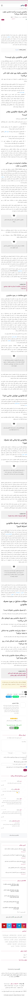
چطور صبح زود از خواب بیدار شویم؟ (17, 516)
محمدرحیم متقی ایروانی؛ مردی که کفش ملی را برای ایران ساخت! (15, 862)
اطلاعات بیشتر (23, 686)
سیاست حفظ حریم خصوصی (10, 987)
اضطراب (9, 340)
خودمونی (24, 935)
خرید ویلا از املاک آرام (22, 941)
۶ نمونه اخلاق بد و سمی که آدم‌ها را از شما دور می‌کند (15, 872)
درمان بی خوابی (9, 694)
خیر (11, 728)
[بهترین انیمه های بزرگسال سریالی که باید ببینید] (23, 903)
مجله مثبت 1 (17, 946)
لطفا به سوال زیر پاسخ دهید (21, 762)
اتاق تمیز (11, 939)
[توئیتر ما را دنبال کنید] (9, 925)
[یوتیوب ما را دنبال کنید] (4, 925)
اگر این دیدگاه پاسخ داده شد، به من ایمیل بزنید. (16, 767)
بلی (16, 728)
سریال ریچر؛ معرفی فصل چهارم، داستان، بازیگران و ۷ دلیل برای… (11, 890)
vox (22, 692)
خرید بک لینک (6, 939)
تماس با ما (16, 985)
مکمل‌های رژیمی (9, 534)
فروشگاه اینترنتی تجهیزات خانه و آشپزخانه (10, 937)
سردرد (26, 405)
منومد (24, 957)
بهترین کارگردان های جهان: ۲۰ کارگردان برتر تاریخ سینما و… (11, 908)
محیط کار (18, 592)
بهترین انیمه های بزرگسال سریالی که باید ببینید (11, 902)
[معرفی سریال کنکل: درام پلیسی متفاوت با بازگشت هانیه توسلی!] (23, 886)
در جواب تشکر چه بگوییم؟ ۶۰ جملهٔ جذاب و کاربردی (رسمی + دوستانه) (14, 855)
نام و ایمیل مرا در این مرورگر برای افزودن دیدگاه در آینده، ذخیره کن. (15, 758)
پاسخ (2, 785)
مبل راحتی (16, 939)
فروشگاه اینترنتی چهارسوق (13, 941)
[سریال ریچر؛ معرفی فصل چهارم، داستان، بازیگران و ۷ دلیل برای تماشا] (23, 891)
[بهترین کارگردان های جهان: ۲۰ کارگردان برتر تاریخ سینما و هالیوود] (23, 909)
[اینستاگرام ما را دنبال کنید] (24, 925)
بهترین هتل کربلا (5, 935)
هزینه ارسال (20, 935)
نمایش (17, 49)
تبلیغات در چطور (14, 984)
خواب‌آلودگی (17, 403)
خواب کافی (6, 131)
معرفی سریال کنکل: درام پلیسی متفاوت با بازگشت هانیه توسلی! (15, 849)
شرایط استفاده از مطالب (8, 985)
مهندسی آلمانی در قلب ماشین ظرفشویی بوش (17, 867)
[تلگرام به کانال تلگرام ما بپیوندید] (19, 925)
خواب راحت (22, 92)
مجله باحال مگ (23, 946)
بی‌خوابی (2, 177)
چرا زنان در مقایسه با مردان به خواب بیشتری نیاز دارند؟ (15, 287)
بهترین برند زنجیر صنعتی (22, 944)
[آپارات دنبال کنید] (14, 925)
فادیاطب (6, 941)
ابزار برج (12, 946)
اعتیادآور (8, 37)
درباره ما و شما (7, 984)
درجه (25, 955)
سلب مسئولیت (20, 987)
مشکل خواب (14, 337)
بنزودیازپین (20, 271)
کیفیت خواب (24, 454)
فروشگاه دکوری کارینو (22, 939)
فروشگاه (20, 984)
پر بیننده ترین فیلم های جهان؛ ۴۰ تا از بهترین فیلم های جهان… (11, 896)
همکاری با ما (21, 985)
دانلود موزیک (15, 944)
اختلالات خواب (21, 694)
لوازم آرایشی (9, 944)
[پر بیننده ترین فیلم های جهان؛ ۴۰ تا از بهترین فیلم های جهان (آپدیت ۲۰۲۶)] (23, 897)
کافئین (12, 594)
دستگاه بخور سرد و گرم (22, 937)
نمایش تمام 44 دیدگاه (14, 835)
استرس (22, 592)
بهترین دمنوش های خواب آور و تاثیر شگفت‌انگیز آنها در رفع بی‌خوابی (17, 674)
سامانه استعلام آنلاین (13, 935)
